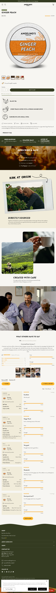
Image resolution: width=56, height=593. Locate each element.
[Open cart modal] (53, 4)
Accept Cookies (42, 589)
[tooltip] (34, 344)
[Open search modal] (5, 4)
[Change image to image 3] (13, 78)
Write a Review (49, 384)
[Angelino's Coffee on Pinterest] (7, 572)
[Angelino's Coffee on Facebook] (2, 572)
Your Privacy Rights (9, 589)
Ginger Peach (9, 399)
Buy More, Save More (6, 533)
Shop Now (36, 1)
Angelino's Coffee (12, 576)
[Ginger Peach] (28, 47)
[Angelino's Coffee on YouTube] (13, 572)
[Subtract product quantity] (3, 90)
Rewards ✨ (4, 538)
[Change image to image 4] (17, 78)
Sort (43, 389)
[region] (25, 586)
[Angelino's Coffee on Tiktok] (11, 572)
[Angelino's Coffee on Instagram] (9, 572)
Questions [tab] (12, 380)
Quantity (3, 87)
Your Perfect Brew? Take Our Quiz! (8, 535)
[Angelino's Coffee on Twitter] (4, 572)
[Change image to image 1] (3, 78)
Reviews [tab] (5, 380)
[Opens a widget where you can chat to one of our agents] (51, 590)
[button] (48, 16)
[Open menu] (2, 4)
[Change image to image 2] (8, 78)
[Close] (46, 581)
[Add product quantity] (8, 90)
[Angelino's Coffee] (28, 5)
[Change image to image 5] (22, 78)
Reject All (32, 589)
